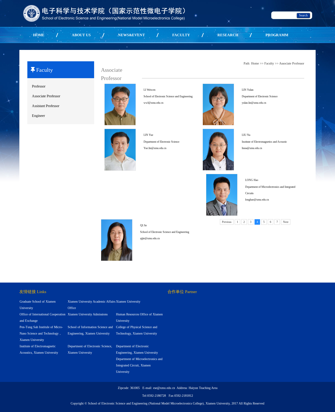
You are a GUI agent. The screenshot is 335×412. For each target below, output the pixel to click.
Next (285, 222)
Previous (227, 222)
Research (227, 35)
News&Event (131, 35)
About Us (81, 35)
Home (38, 35)
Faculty (181, 35)
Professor (38, 86)
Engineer (38, 116)
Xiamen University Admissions (88, 314)
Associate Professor (46, 96)
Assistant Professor (45, 106)
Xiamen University (128, 301)
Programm (276, 35)
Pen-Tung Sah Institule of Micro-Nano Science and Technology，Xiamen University (41, 333)
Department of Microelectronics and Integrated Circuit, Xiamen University (139, 365)
